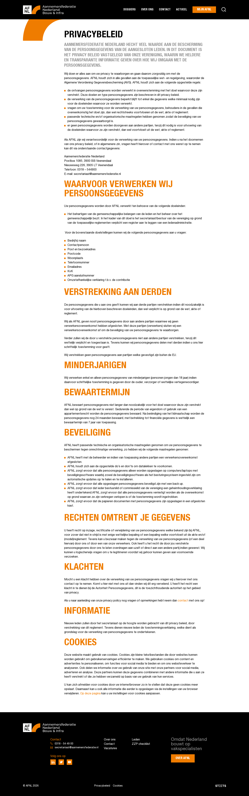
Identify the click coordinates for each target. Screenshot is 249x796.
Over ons (147, 9)
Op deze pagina (90, 693)
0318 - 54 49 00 (64, 744)
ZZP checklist (141, 744)
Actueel (181, 9)
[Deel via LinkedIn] (53, 762)
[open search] (223, 9)
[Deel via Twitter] (61, 762)
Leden (136, 739)
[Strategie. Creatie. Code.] (193, 786)
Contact (165, 9)
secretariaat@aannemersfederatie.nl (76, 747)
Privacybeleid (102, 786)
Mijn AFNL (204, 9)
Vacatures (110, 748)
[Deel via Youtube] (69, 762)
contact (183, 600)
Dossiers (129, 9)
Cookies (118, 786)
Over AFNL (183, 758)
